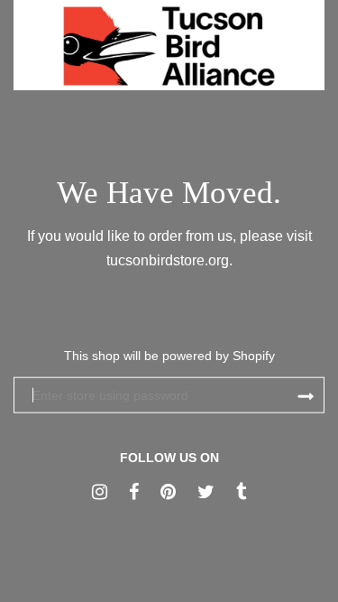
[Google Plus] (99, 491)
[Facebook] (134, 491)
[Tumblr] (241, 491)
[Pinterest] (168, 491)
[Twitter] (206, 491)
